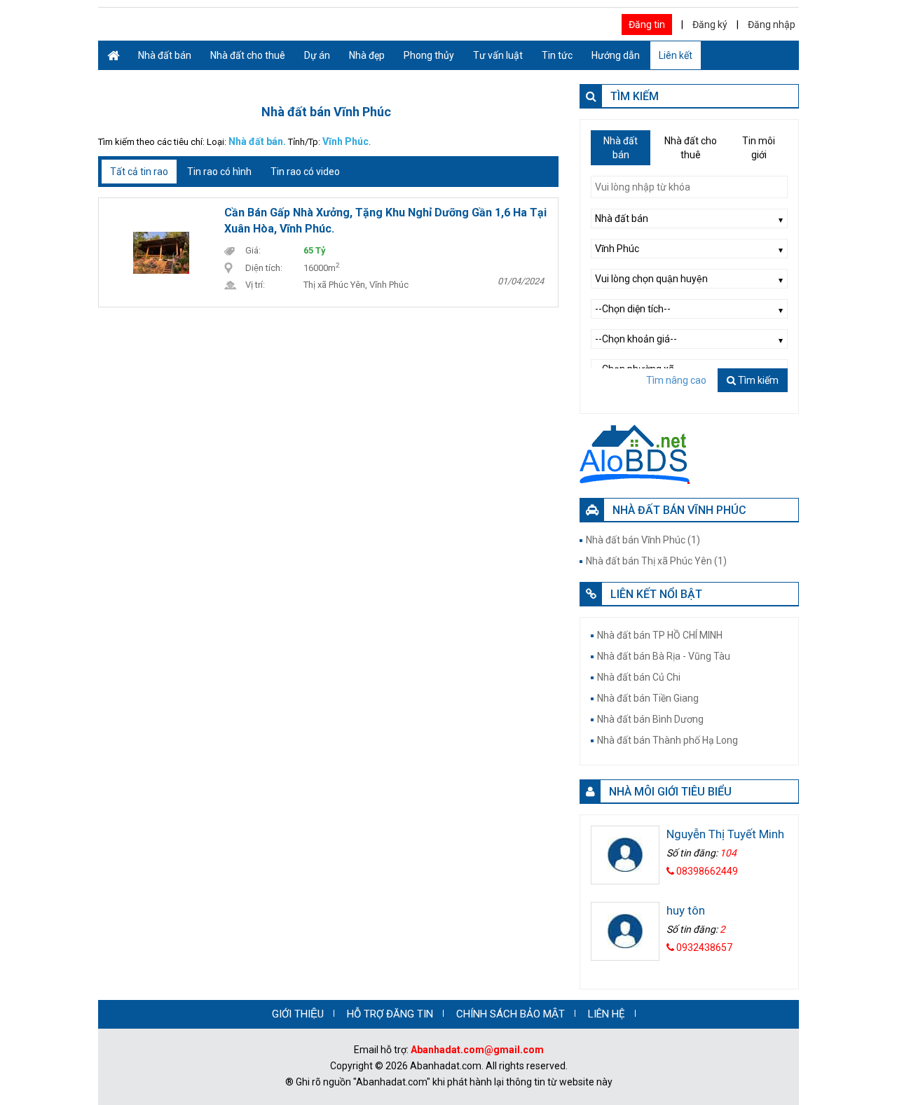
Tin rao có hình (219, 171)
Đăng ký (709, 24)
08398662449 (706, 871)
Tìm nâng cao (676, 380)
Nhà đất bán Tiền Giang (648, 698)
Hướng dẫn (615, 55)
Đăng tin (647, 24)
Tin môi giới (758, 147)
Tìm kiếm (757, 380)
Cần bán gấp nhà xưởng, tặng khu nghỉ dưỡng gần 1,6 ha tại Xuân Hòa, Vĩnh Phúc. (385, 220)
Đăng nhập (771, 24)
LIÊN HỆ (606, 1014)
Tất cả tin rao (139, 171)
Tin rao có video (305, 171)
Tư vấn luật (498, 55)
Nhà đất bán (164, 55)
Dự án (317, 55)
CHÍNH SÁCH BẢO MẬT (510, 1014)
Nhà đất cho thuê (247, 55)
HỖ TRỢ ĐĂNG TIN (390, 1014)
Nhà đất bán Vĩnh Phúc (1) (643, 539)
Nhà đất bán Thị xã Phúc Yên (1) (656, 561)
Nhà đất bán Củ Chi (638, 677)
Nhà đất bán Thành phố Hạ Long (667, 740)
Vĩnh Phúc (345, 141)
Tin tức (557, 55)
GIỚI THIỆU (298, 1014)
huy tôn (685, 910)
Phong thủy (429, 55)
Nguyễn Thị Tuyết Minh (725, 834)
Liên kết (675, 55)
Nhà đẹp (367, 55)
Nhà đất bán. (257, 141)
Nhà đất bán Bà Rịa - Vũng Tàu (663, 656)
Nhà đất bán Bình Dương (650, 719)
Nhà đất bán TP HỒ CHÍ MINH (660, 635)
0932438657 (703, 947)
